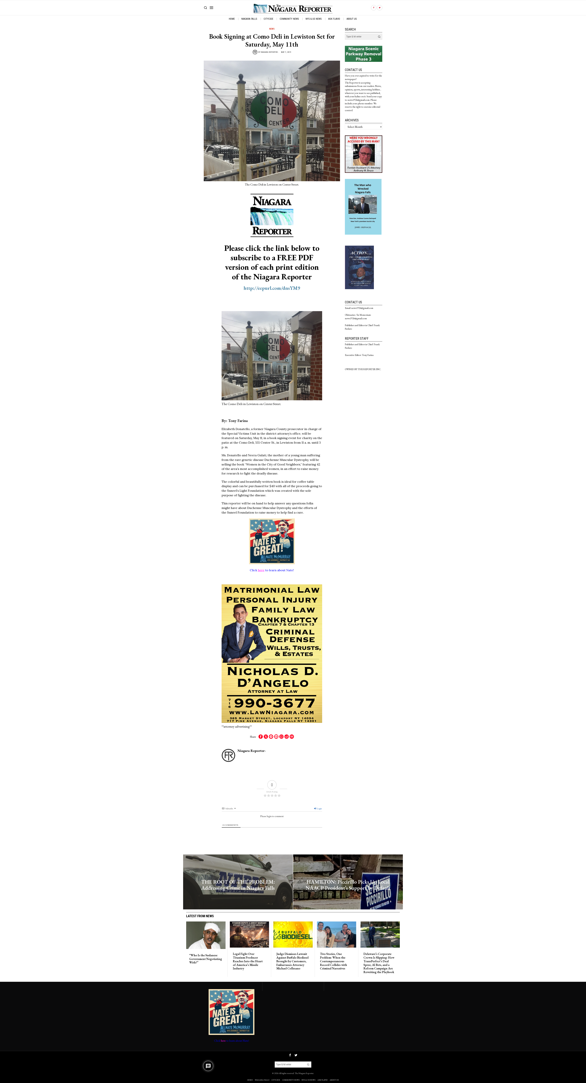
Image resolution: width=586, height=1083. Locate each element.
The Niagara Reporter (304, 1073)
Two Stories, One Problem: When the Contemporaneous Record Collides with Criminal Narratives (333, 961)
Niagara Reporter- (270, 52)
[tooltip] (373, 7)
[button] (379, 37)
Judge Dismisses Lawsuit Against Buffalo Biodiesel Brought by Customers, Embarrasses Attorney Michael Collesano (292, 961)
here (261, 570)
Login (319, 808)
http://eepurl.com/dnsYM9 (272, 288)
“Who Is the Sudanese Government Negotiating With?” (205, 959)
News (272, 29)
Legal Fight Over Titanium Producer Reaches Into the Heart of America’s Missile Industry (248, 961)
